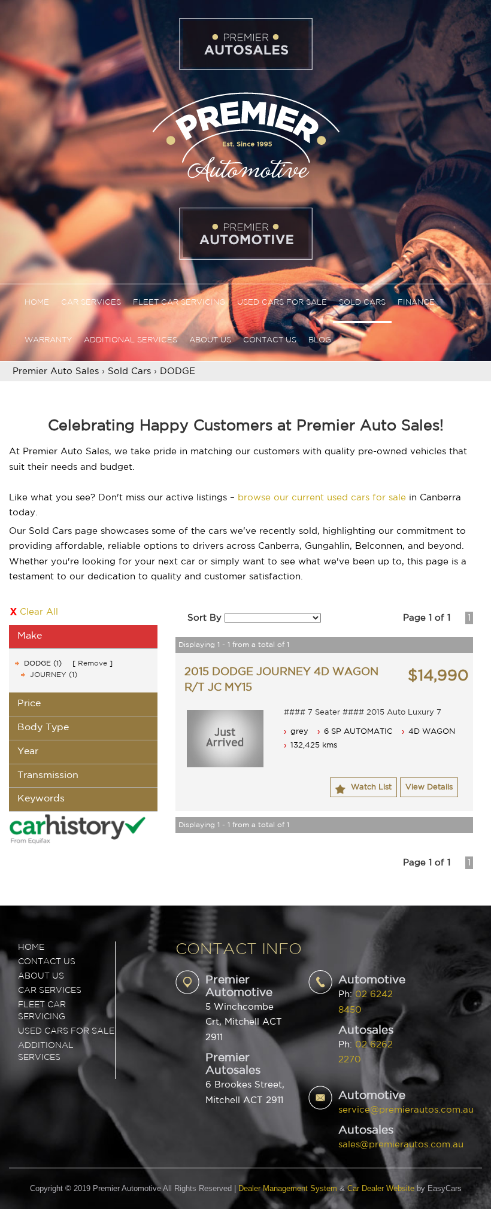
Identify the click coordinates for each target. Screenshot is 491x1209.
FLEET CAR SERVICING (42, 1010)
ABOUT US (41, 976)
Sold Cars (362, 302)
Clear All (39, 612)
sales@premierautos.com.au (400, 1145)
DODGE (177, 371)
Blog (319, 340)
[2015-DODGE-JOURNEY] (225, 738)
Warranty (48, 340)
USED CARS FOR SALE (66, 1031)
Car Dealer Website (380, 1188)
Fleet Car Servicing (179, 302)
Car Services (91, 302)
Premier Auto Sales (56, 371)
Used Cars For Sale (282, 302)
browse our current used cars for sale (322, 498)
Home (37, 302)
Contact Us (269, 340)
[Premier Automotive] (245, 135)
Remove (92, 663)
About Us (210, 340)
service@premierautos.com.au (406, 1110)
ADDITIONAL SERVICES (46, 1051)
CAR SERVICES (49, 990)
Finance (416, 302)
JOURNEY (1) (53, 675)
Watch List (371, 787)
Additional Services (130, 340)
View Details (429, 787)
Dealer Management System (287, 1188)
